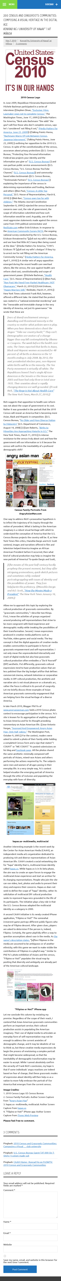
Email (7, 1233)
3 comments (21, 43)
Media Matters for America (39, 256)
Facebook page (23, 750)
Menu (11, 4)
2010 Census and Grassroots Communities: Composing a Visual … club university (30, 1145)
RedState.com (10, 227)
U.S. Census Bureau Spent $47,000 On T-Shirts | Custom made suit (28, 1154)
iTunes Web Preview (28, 1115)
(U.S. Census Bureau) (39, 161)
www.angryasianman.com (16, 709)
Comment (9, 1190)
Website (7, 1244)
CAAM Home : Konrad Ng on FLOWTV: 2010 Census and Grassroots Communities (28, 1163)
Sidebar (49, 4)
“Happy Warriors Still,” (14, 289)
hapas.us (14, 868)
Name (7, 1221)
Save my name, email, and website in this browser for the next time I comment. (30, 1261)
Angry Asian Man (18, 1100)
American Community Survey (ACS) (25, 231)
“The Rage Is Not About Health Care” (33, 390)
